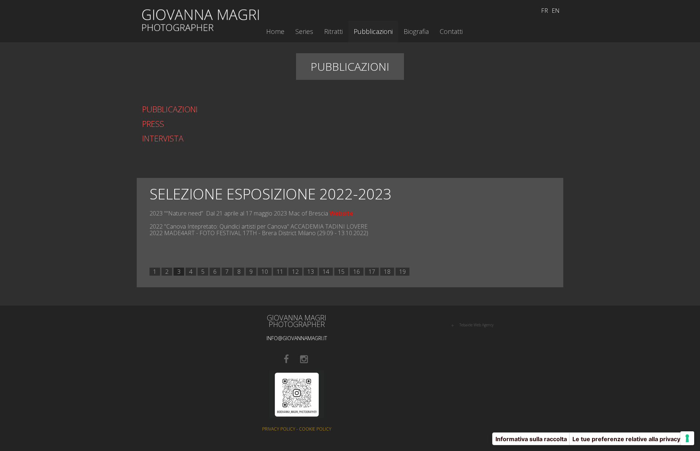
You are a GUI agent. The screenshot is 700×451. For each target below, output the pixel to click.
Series (304, 31)
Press (153, 123)
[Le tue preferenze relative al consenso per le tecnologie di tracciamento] (687, 438)
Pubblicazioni (170, 109)
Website (341, 213)
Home (275, 31)
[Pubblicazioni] (200, 19)
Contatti (451, 31)
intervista (162, 138)
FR (544, 11)
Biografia (416, 31)
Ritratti (333, 31)
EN (556, 11)
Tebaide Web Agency (476, 324)
